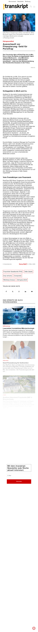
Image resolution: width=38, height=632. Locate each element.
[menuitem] (12, 1)
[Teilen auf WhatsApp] (19, 291)
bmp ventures (7, 276)
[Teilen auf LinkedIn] (25, 291)
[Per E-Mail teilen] (32, 291)
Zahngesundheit (8, 41)
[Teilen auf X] (12, 291)
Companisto (17, 276)
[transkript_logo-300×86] (16, 7)
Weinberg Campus (9, 280)
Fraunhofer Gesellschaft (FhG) (12, 271)
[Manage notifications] (33, 628)
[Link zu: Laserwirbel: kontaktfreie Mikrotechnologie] (19, 315)
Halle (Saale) (29, 271)
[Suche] (30, 7)
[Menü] (34, 6)
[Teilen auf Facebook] (6, 291)
